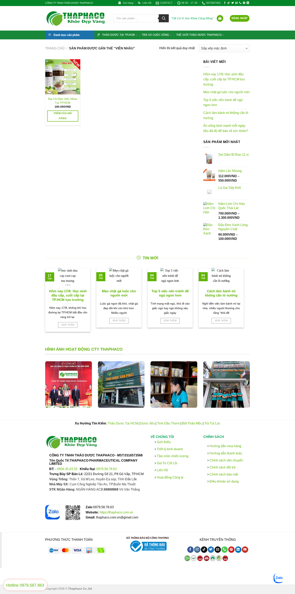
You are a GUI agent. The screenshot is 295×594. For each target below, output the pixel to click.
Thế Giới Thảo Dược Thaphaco (199, 34)
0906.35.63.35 (67, 468)
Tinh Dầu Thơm (168, 423)
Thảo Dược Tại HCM (123, 423)
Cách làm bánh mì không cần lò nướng (225, 115)
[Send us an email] (236, 3)
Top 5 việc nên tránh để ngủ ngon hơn (223, 102)
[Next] (255, 387)
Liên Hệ (162, 470)
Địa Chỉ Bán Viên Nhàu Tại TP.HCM (62, 100)
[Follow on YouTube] (245, 550)
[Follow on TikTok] (228, 3)
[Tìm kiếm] (164, 18)
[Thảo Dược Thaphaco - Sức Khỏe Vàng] (76, 18)
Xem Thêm (67, 325)
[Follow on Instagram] (197, 550)
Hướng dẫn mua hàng (225, 446)
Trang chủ (55, 48)
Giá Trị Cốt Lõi (167, 463)
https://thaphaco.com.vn (116, 512)
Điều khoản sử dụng (223, 481)
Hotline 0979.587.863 (25, 585)
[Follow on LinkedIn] (248, 3)
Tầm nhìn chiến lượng (172, 456)
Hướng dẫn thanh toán (225, 453)
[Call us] (240, 3)
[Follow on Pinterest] (244, 3)
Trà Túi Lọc (212, 423)
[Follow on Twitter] (232, 3)
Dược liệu (147, 423)
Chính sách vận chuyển (226, 460)
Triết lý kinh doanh (169, 449)
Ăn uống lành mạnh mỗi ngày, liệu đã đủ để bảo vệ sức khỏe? (225, 128)
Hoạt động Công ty (169, 477)
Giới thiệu (163, 442)
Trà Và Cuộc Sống (155, 34)
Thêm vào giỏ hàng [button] (63, 116)
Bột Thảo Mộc (192, 423)
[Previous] (40, 387)
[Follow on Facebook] (225, 3)
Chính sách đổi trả (222, 467)
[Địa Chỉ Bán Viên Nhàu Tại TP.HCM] (62, 76)
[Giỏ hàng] (220, 18)
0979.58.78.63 (106, 468)
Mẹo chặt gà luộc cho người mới (226, 92)
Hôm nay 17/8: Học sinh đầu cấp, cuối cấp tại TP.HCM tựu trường (224, 79)
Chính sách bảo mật (223, 474)
